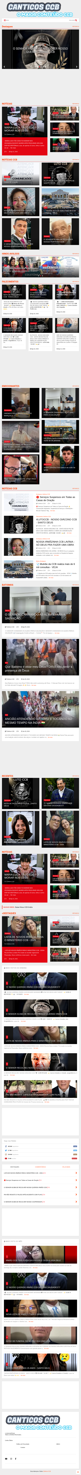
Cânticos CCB (47, 1471)
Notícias (7, 124)
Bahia (45, 207)
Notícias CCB (46, 494)
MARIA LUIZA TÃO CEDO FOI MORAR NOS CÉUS (21, 129)
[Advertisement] (40, 86)
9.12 (6, 714)
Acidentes (55, 113)
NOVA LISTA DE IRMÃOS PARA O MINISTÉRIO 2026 (30, 1314)
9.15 (6, 662)
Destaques (55, 128)
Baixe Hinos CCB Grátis (24, 907)
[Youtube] (6, 1459)
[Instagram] (11, 1459)
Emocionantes (7, 410)
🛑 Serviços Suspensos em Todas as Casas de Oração (62, 926)
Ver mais (40, 58)
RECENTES (7, 776)
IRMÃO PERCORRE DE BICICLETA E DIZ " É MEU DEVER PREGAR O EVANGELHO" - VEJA (19, 447)
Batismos (46, 409)
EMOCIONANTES (10, 386)
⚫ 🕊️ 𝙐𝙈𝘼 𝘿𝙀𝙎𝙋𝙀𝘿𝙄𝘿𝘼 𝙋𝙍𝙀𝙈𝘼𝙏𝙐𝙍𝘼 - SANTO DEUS (66, 295)
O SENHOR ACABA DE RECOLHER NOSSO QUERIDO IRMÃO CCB (64, 941)
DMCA (58, 1444)
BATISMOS (7, 585)
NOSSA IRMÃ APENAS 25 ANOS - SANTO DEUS (28, 1368)
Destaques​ (7, 207)
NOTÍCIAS (7, 852)
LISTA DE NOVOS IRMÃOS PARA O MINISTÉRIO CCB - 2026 (23, 938)
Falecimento (7, 241)
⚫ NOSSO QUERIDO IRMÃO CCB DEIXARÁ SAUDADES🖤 (38, 295)
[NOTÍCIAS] (40, 15)
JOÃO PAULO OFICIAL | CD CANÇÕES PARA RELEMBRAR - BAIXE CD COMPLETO (20, 271)
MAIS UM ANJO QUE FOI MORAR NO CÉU (62, 148)
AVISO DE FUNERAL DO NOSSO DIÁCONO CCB (28, 1341)
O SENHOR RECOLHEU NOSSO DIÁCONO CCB (28, 1068)
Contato (23, 1447)
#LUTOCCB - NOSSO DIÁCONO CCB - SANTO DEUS (39, 328)
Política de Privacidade (22, 1444)
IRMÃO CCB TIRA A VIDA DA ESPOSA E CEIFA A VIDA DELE (33, 1260)
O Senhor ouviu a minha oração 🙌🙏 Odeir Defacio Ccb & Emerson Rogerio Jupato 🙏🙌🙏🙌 (57, 271)
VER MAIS (75, 776)
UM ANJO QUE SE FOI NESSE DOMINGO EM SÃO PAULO (64, 132)
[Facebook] (15, 1459)
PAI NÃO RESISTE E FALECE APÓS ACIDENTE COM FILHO (40, 50)
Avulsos (6, 265)
